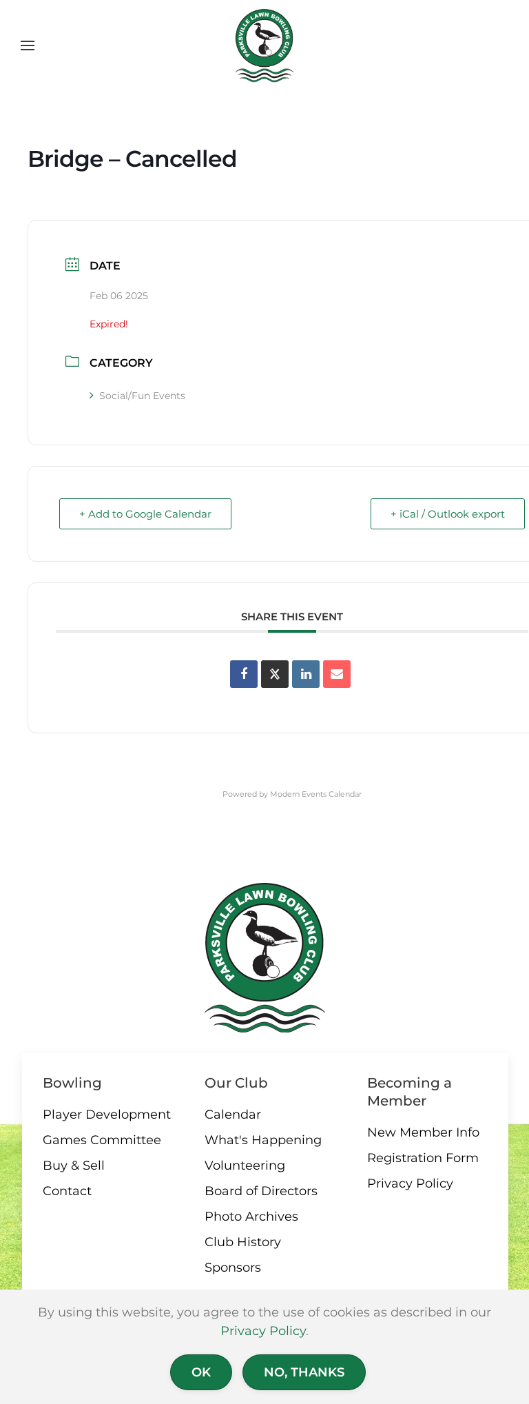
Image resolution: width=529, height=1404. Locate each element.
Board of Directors (261, 1191)
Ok (201, 1372)
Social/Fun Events (142, 395)
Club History (243, 1242)
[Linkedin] (306, 674)
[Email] (337, 674)
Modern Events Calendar (316, 794)
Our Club (236, 1083)
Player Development (107, 1114)
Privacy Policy (410, 1183)
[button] (27, 45)
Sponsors (233, 1267)
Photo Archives (251, 1216)
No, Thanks (304, 1372)
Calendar (233, 1114)
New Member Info (423, 1132)
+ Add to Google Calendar (145, 513)
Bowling (72, 1083)
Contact (67, 1191)
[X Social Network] (275, 674)
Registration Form (423, 1158)
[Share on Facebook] (244, 674)
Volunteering (245, 1165)
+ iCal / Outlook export (448, 513)
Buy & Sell (74, 1165)
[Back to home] (265, 45)
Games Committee (102, 1140)
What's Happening (263, 1140)
